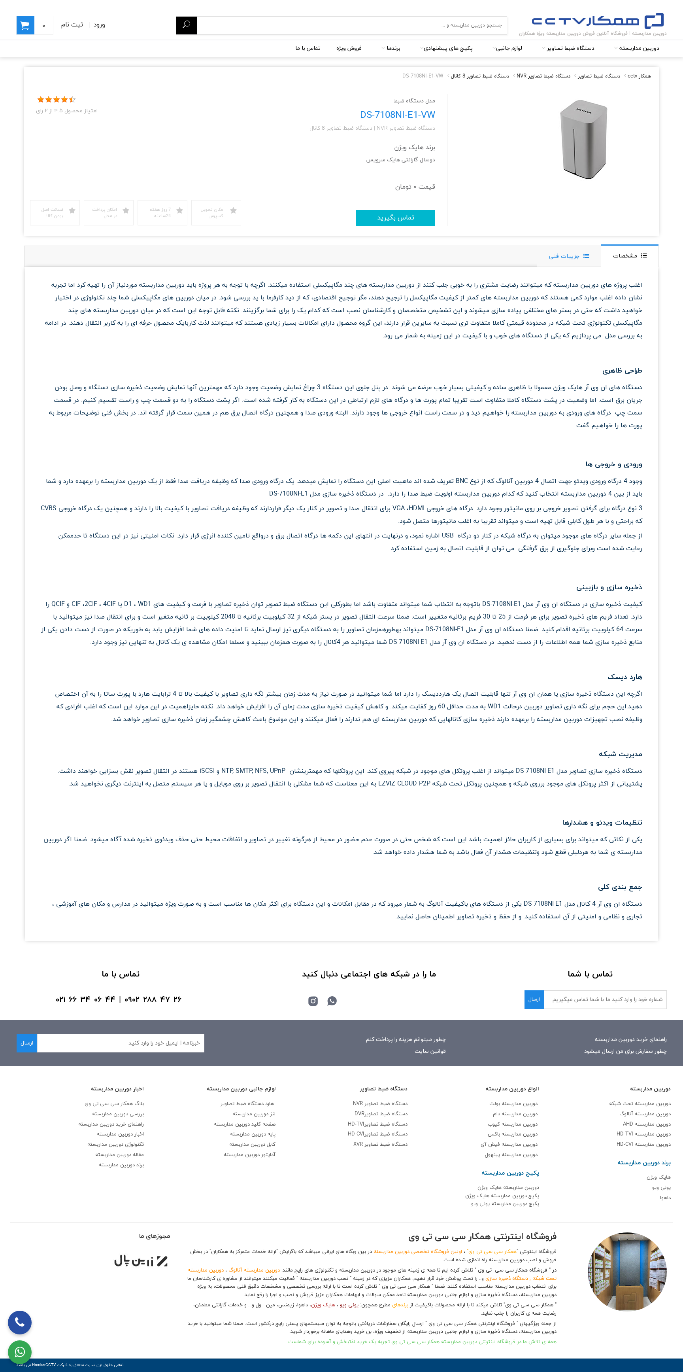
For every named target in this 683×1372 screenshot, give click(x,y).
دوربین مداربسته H (644, 1144)
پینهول (493, 1154)
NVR (380, 1103)
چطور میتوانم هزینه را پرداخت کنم (406, 1039)
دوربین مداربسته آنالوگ (645, 1114)
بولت (494, 1103)
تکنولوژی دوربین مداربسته (115, 1144)
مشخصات (625, 256)
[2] (48, 99)
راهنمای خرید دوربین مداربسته (631, 1039)
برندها (392, 48)
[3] (56, 99)
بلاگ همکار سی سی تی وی (114, 1103)
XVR (380, 1144)
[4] (64, 99)
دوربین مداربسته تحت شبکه (640, 1103)
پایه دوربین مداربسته (252, 1134)
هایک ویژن (659, 1177)
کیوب (495, 1124)
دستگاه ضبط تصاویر (569, 48)
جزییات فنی (564, 256)
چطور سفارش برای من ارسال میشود (625, 1051)
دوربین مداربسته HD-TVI (644, 1134)
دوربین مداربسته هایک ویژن (508, 1187)
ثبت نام (72, 25)
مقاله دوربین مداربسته (119, 1154)
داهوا (665, 1198)
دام (496, 1114)
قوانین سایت (430, 1051)
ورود (99, 25)
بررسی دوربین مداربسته (118, 1114)
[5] (72, 99)
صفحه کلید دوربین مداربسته (244, 1124)
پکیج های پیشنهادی (448, 48)
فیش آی (491, 1144)
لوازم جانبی (509, 48)
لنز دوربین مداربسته (253, 1114)
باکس (494, 1134)
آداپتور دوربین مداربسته (249, 1154)
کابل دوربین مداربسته (252, 1144)
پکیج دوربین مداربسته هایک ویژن (502, 1196)
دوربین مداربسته (638, 48)
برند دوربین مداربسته (121, 1165)
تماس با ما (308, 48)
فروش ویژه (349, 48)
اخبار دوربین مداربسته (120, 1134)
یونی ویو (661, 1187)
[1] (40, 99)
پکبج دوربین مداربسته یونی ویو (505, 1203)
